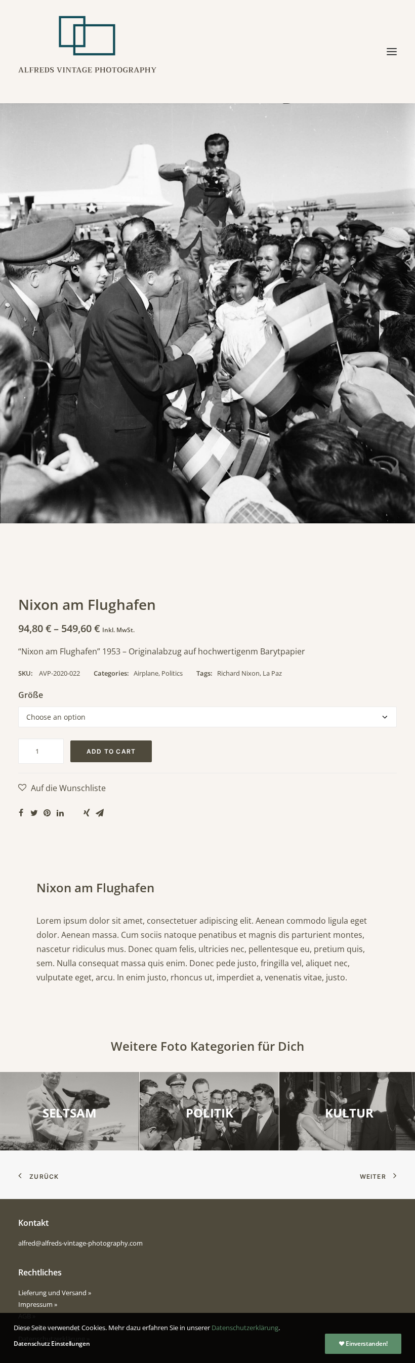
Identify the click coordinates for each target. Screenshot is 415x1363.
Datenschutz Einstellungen (52, 1343)
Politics (172, 673)
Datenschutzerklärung (245, 1327)
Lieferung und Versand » (54, 1292)
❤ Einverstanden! (363, 1343)
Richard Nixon (238, 673)
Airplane (146, 673)
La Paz (272, 673)
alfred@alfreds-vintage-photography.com (80, 1243)
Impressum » (37, 1304)
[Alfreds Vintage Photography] (87, 52)
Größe (30, 694)
